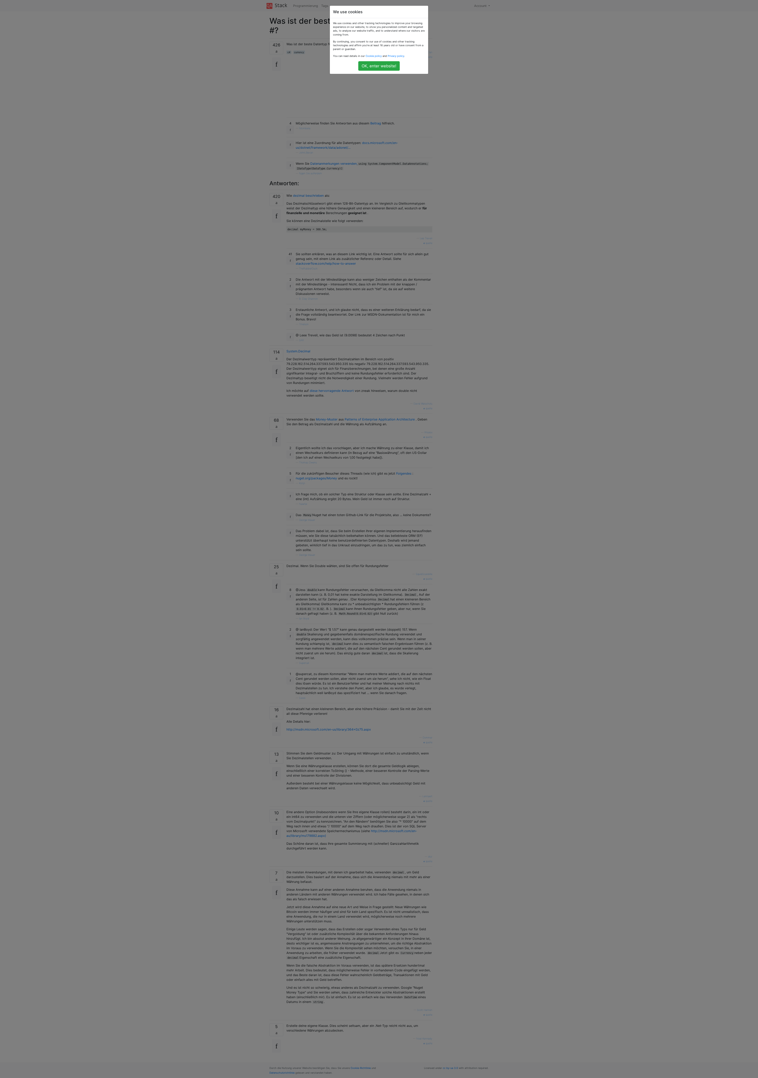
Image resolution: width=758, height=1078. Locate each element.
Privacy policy (396, 56)
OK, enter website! (379, 66)
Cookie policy (374, 56)
